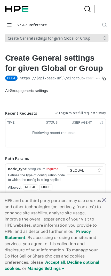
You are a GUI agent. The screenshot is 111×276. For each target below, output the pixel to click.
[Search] (87, 9)
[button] (104, 200)
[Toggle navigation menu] (9, 25)
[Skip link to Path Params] (1, 158)
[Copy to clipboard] (104, 79)
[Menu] (103, 9)
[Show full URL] (98, 79)
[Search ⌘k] (104, 25)
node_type (17, 169)
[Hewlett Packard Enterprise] (16, 9)
